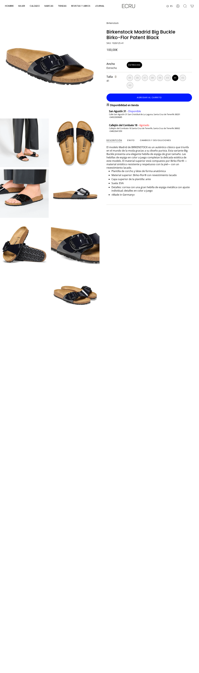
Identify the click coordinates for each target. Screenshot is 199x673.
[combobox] (114, 645)
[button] (9, 6)
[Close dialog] (193, 606)
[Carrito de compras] (192, 6)
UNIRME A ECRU (115, 653)
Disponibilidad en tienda (124, 105)
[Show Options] (136, 645)
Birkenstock (112, 23)
